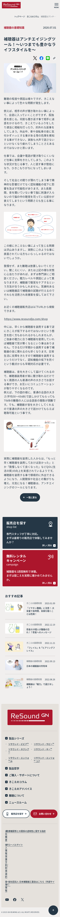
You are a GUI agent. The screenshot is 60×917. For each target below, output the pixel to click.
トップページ (20, 16)
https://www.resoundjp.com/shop (26, 319)
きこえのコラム (33, 16)
